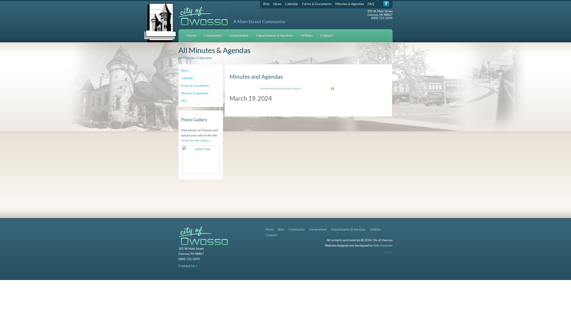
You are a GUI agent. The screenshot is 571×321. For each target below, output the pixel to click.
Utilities (306, 35)
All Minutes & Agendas (195, 58)
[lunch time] (200, 160)
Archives (286, 88)
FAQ (371, 4)
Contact (326, 35)
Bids (266, 4)
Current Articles (269, 88)
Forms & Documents (317, 4)
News (277, 4)
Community (213, 35)
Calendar (291, 4)
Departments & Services (274, 35)
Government (238, 35)
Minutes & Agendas (349, 4)
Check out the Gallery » (196, 140)
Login (388, 252)
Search (297, 88)
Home (191, 35)
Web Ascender (383, 245)
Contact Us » (187, 266)
